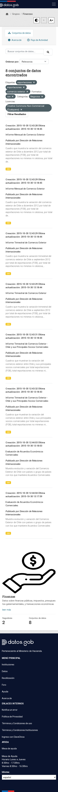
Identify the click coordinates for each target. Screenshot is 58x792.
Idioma (5, 771)
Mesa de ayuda (9, 748)
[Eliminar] (33, 83)
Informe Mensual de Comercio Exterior (25, 134)
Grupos (16, 14)
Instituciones (8, 664)
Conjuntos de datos (21, 33)
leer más (6, 610)
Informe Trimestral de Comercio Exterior (26, 242)
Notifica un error (9, 710)
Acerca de (16, 40)
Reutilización (8, 678)
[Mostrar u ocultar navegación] (54, 4)
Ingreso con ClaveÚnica (13, 737)
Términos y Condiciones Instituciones (20, 730)
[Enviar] (47, 52)
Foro (4, 685)
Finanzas (28, 14)
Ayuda (5, 691)
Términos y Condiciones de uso (17, 723)
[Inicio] (7, 14)
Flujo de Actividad (39, 40)
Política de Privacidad (12, 716)
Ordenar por (12, 61)
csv (8, 169)
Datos (5, 671)
